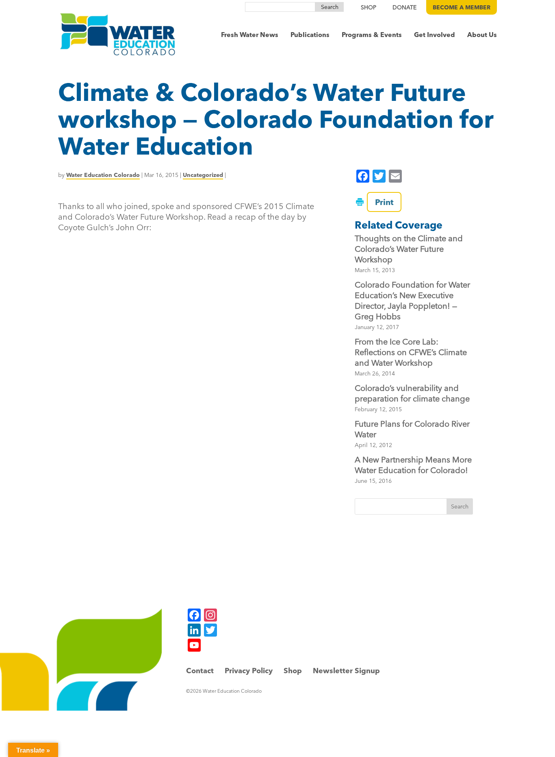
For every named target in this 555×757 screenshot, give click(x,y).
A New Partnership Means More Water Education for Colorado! (413, 464)
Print (384, 202)
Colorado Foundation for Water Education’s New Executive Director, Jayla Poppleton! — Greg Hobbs (412, 300)
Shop (293, 670)
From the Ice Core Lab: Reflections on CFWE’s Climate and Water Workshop (411, 352)
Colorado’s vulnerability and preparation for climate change (412, 393)
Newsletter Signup (346, 670)
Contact (200, 670)
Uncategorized (203, 175)
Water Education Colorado (103, 175)
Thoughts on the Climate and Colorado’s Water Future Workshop (409, 248)
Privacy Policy (249, 670)
